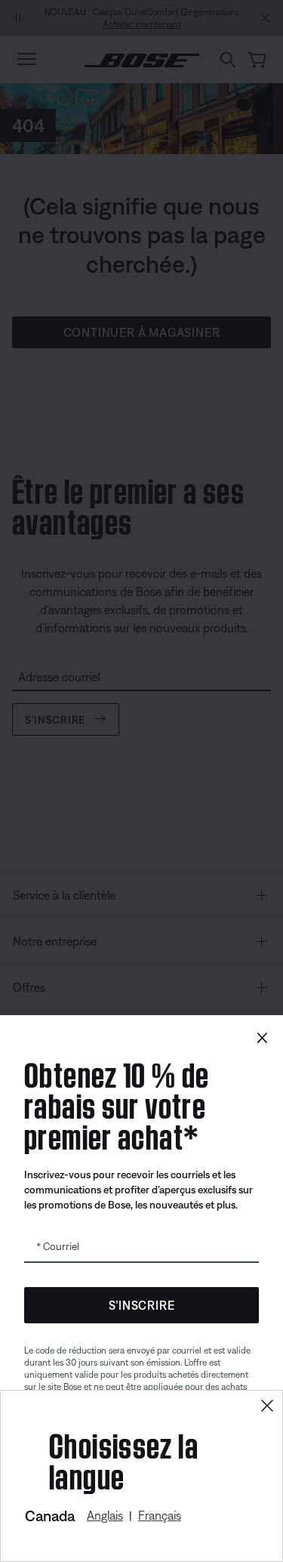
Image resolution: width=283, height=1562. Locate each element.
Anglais (105, 1515)
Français (159, 1515)
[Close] (267, 1406)
